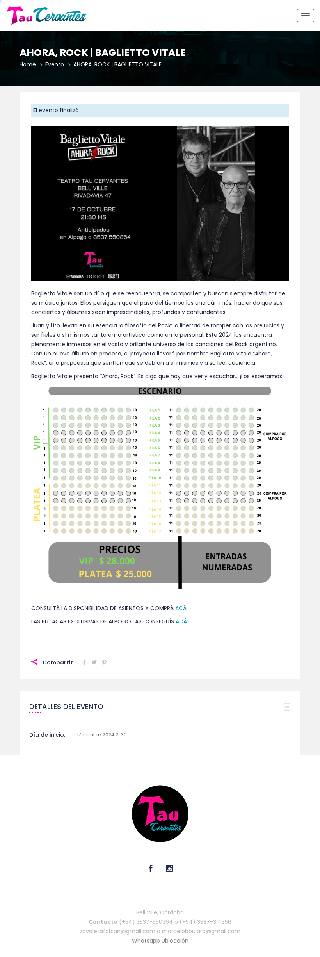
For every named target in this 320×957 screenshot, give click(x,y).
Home (28, 64)
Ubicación (175, 941)
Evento (54, 64)
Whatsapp (147, 941)
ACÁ (181, 608)
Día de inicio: (47, 735)
